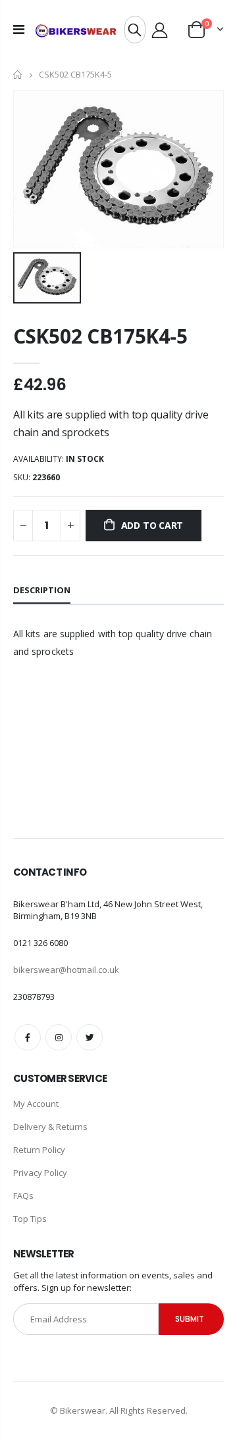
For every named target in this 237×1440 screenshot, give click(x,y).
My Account (36, 1104)
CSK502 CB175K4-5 (100, 336)
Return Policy (39, 1150)
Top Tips (30, 1219)
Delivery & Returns (50, 1127)
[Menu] (18, 29)
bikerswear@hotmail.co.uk (66, 970)
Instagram (58, 1037)
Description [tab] (41, 590)
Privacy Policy (40, 1173)
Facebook (27, 1037)
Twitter (89, 1037)
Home (18, 74)
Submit (189, 1318)
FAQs (23, 1196)
